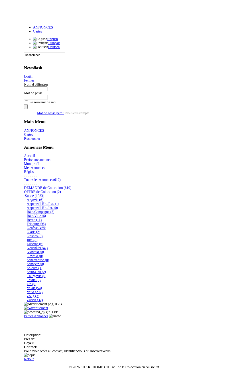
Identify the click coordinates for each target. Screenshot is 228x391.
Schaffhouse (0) (38, 260)
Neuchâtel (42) (37, 248)
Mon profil (31, 164)
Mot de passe (33, 93)
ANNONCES (43, 27)
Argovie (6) (35, 200)
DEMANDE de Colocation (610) (47, 188)
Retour (29, 359)
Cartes (37, 31)
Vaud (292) (35, 292)
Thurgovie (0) (36, 276)
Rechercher (32, 138)
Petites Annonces (36, 316)
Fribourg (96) (36, 224)
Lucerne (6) (35, 244)
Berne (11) (34, 220)
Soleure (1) (34, 268)
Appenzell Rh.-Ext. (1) (43, 204)
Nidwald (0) (35, 252)
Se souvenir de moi (42, 102)
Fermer (29, 80)
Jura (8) (32, 240)
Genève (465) (36, 228)
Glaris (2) (33, 232)
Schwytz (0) (35, 264)
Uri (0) (31, 284)
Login (28, 76)
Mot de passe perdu (50, 113)
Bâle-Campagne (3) (40, 212)
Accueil (29, 156)
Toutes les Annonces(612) (42, 180)
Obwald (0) (35, 256)
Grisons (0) (35, 236)
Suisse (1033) (34, 196)
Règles (29, 172)
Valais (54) (34, 288)
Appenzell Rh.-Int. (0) (42, 208)
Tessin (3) (34, 280)
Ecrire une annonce (37, 160)
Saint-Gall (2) (36, 272)
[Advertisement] (114, 12)
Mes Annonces (34, 168)
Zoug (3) (33, 296)
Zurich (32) (35, 300)
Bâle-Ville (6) (36, 216)
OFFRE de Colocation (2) (42, 192)
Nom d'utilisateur (36, 84)
